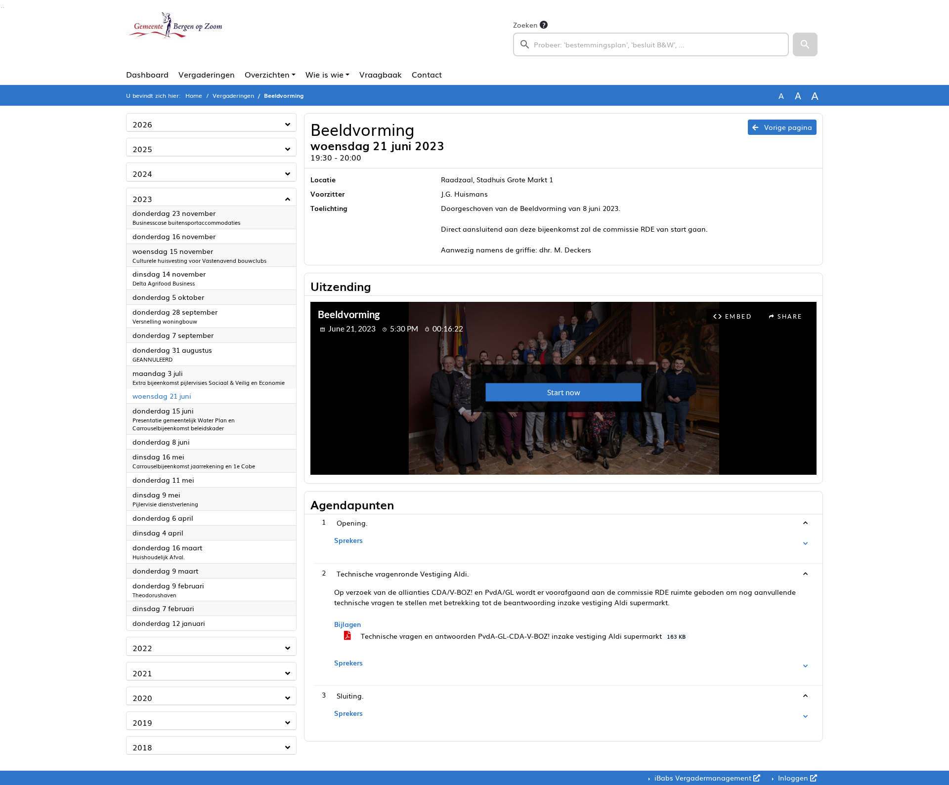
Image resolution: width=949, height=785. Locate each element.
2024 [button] (142, 173)
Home (193, 95)
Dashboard (147, 74)
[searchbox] (651, 44)
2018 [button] (142, 747)
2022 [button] (142, 648)
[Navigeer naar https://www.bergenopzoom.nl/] (174, 37)
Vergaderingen (206, 74)
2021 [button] (142, 673)
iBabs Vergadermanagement (702, 778)
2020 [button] (142, 697)
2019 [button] (142, 722)
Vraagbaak (380, 74)
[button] (805, 44)
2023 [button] (142, 199)
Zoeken (525, 25)
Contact (427, 74)
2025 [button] (142, 149)
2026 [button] (142, 124)
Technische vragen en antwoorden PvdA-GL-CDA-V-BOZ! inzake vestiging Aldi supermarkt (522, 636)
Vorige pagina (787, 127)
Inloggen (793, 778)
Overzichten (267, 74)
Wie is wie (324, 74)
